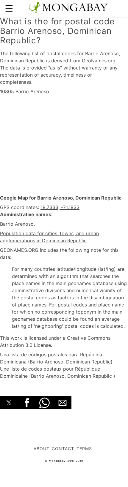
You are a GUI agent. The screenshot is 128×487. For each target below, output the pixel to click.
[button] (9, 402)
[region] (64, 144)
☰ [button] (9, 8)
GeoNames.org (98, 61)
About (41, 448)
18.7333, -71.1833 (59, 207)
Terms (84, 448)
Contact (63, 448)
